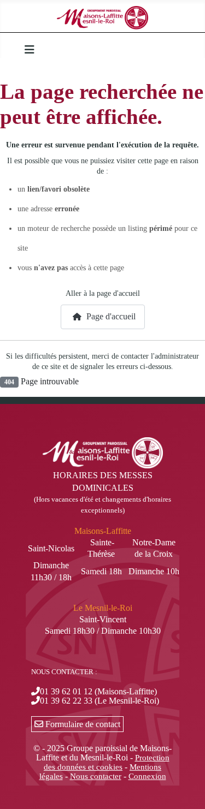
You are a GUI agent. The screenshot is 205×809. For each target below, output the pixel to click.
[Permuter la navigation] (29, 49)
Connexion (147, 776)
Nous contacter (95, 776)
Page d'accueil (110, 316)
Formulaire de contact (81, 724)
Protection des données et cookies (106, 762)
